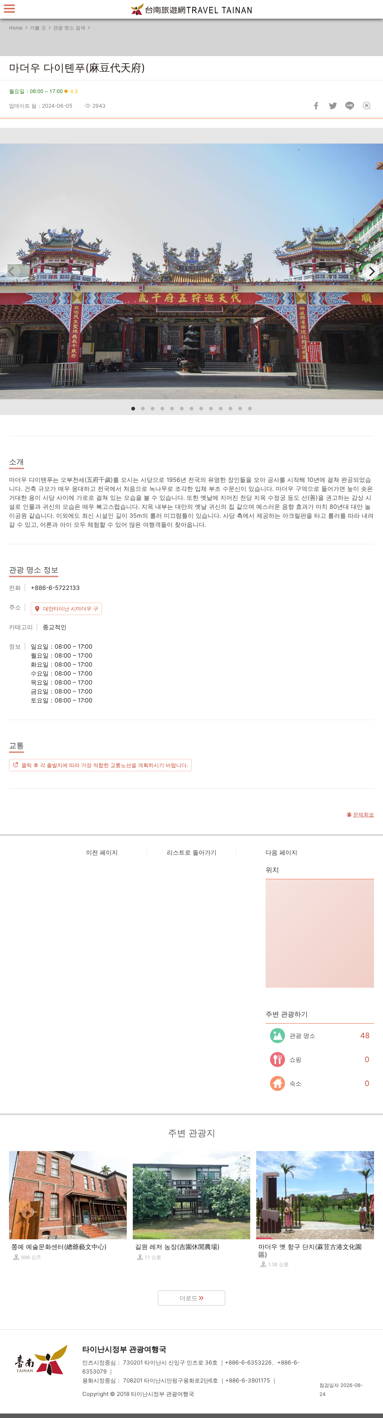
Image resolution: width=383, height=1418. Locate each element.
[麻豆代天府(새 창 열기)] (191, 271)
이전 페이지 (102, 852)
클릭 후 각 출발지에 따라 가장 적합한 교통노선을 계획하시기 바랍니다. (104, 765)
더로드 (188, 1298)
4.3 (74, 91)
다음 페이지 (281, 852)
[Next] (371, 271)
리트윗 (332, 105)
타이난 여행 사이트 (191, 9)
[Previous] (12, 271)
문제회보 (366, 105)
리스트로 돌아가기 (192, 852)
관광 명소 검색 (69, 28)
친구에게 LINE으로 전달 (349, 105)
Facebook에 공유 (316, 105)
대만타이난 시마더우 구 (70, 608)
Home (16, 28)
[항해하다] (9, 8)
